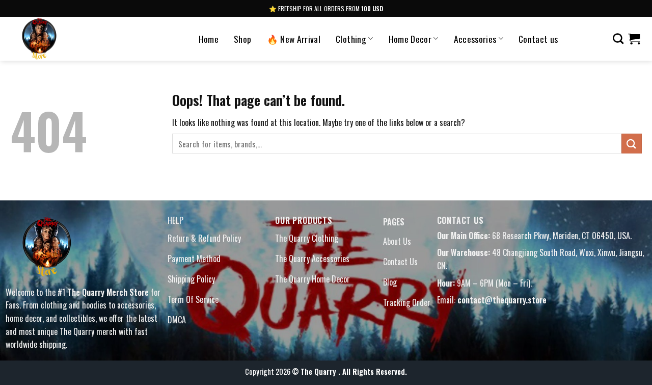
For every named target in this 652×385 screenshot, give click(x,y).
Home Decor (410, 38)
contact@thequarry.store (502, 300)
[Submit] (631, 143)
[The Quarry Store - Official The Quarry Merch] (70, 39)
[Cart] (634, 39)
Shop (242, 38)
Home (209, 38)
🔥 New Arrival (294, 38)
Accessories (475, 38)
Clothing (351, 38)
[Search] (618, 38)
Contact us (538, 38)
